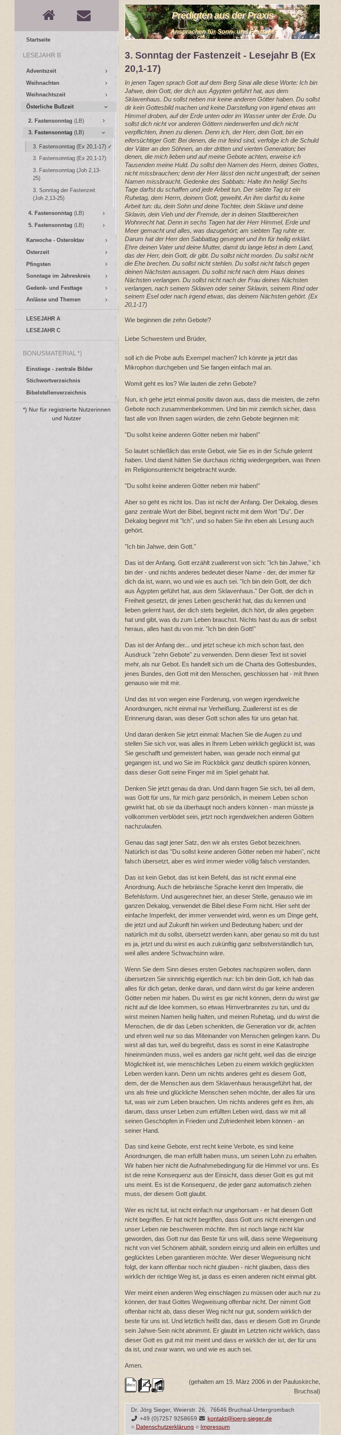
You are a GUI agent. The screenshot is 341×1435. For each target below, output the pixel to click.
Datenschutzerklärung (165, 1427)
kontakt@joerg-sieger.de (240, 1418)
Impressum (215, 1427)
